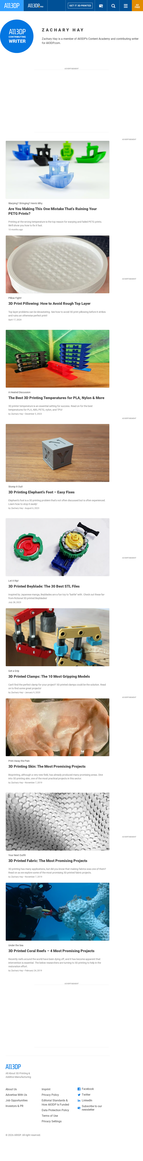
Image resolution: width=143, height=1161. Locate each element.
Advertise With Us (16, 1094)
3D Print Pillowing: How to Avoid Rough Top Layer (49, 303)
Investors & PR (14, 1106)
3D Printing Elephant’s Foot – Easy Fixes (41, 492)
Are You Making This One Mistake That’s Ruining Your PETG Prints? (52, 211)
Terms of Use (50, 1115)
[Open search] (113, 5)
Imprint (46, 1089)
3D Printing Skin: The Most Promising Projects (47, 766)
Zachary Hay (17, 414)
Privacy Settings (52, 1121)
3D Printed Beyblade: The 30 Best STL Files (44, 586)
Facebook (88, 1089)
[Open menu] (126, 5)
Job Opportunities (17, 1100)
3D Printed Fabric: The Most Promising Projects (47, 861)
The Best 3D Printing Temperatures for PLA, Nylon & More (56, 398)
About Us (11, 1089)
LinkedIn (87, 1100)
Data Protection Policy (55, 1110)
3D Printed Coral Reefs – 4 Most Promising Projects (51, 951)
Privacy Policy (50, 1094)
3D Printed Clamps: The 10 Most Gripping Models (49, 676)
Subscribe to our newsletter (92, 1108)
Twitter (86, 1094)
